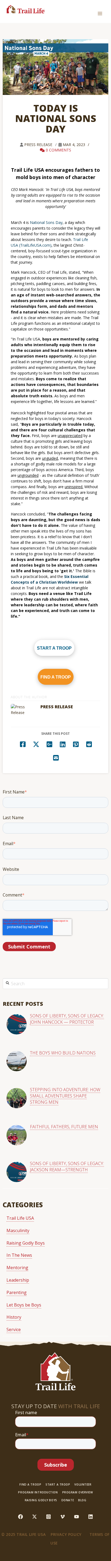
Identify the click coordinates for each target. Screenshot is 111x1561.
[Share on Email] (56, 757)
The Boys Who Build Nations (63, 1053)
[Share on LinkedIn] (62, 743)
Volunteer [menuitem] (82, 1484)
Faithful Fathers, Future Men (64, 1127)
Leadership (17, 1280)
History (13, 1317)
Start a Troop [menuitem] (58, 1484)
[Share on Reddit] (89, 743)
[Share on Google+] (49, 743)
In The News (19, 1255)
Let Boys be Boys (23, 1305)
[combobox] (55, 983)
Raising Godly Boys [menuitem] (41, 1500)
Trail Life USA (20, 1218)
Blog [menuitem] (82, 1500)
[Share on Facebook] (23, 743)
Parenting (16, 1292)
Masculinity (17, 1230)
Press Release (38, 144)
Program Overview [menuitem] (77, 1492)
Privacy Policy (66, 1534)
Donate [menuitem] (67, 1500)
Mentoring (17, 1268)
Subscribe (55, 1464)
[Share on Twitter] (36, 743)
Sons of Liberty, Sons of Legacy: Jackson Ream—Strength (67, 1166)
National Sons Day (46, 222)
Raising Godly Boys (25, 1243)
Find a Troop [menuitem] (30, 1484)
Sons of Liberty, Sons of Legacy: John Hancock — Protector (67, 1019)
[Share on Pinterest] (75, 743)
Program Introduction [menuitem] (38, 1492)
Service (13, 1329)
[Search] (7, 982)
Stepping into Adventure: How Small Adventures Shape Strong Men (65, 1096)
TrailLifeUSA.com (35, 245)
